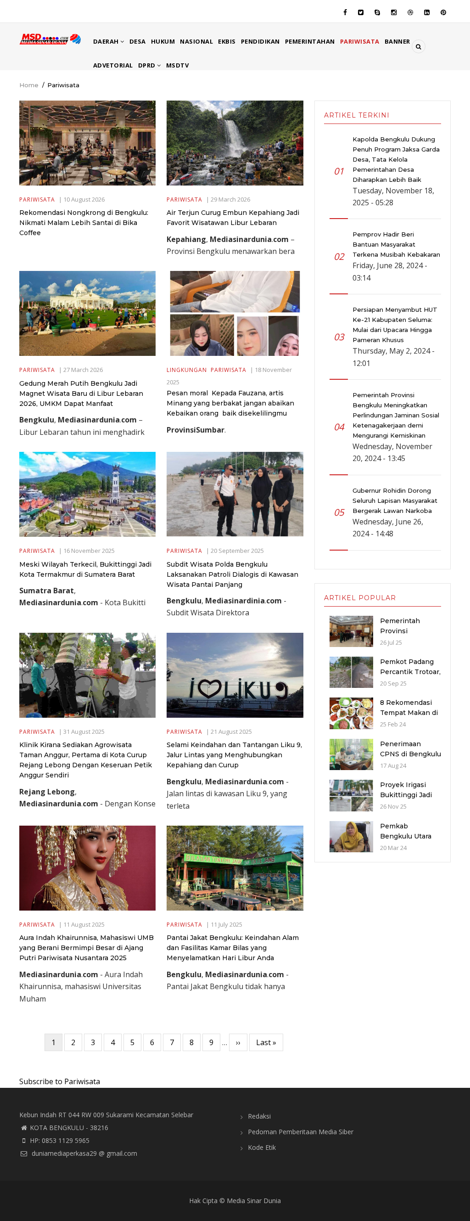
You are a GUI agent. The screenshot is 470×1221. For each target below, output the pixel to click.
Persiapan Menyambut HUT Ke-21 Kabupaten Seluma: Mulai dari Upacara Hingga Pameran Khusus (394, 324)
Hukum (163, 41)
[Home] (50, 38)
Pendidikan (260, 41)
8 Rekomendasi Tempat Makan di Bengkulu (409, 712)
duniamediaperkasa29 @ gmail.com (83, 1153)
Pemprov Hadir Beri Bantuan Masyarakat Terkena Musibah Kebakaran (396, 244)
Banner (397, 41)
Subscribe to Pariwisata (59, 1081)
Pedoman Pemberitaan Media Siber (300, 1131)
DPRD (147, 65)
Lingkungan (187, 370)
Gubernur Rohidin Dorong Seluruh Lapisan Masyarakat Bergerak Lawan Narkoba (394, 500)
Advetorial (113, 65)
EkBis (227, 41)
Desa (137, 41)
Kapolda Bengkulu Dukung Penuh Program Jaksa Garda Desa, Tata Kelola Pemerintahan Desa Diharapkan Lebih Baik (396, 159)
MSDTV (177, 65)
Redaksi (259, 1116)
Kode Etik (262, 1147)
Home (29, 85)
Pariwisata (360, 41)
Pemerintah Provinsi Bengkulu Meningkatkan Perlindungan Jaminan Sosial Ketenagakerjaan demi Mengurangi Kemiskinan (395, 415)
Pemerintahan (310, 41)
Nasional (196, 41)
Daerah (107, 41)
